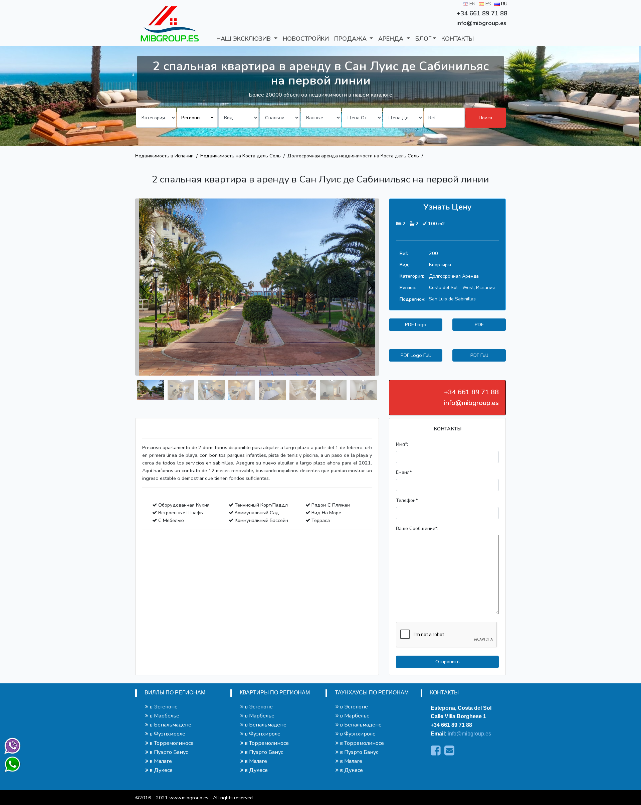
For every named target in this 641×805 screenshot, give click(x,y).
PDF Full (479, 355)
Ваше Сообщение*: (417, 528)
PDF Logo (415, 324)
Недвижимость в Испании (164, 155)
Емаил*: (404, 472)
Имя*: (402, 444)
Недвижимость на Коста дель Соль (240, 155)
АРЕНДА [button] (391, 39)
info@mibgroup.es (469, 733)
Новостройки (306, 39)
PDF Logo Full (416, 355)
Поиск (485, 117)
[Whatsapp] (9, 761)
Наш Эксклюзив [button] (244, 39)
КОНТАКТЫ (457, 39)
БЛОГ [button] (423, 39)
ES (487, 3)
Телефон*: (407, 500)
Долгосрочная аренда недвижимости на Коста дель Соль (353, 155)
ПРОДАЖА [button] (351, 39)
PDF (479, 324)
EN (471, 3)
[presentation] (144, 287)
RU (503, 3)
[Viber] (11, 744)
